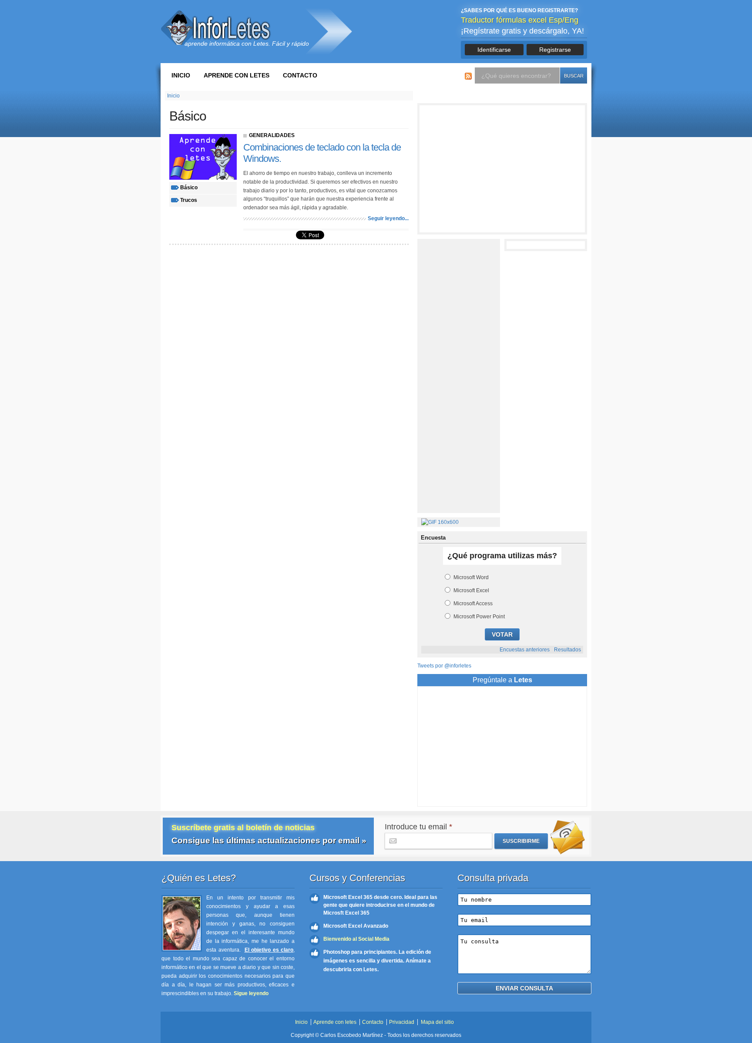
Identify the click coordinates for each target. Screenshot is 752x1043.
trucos (188, 200)
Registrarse (555, 49)
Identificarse (494, 49)
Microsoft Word (471, 577)
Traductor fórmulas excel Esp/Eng (519, 20)
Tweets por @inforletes (444, 666)
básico (189, 187)
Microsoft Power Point (479, 617)
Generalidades (272, 135)
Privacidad (401, 1022)
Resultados (567, 650)
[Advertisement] (502, 169)
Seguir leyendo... (388, 218)
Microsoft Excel (471, 590)
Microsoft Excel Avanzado (355, 926)
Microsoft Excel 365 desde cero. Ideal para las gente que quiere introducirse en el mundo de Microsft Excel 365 (380, 905)
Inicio (180, 75)
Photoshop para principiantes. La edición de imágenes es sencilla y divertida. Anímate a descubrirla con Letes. (377, 961)
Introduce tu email (418, 826)
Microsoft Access (473, 603)
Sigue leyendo (251, 993)
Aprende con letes (236, 75)
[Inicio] (217, 27)
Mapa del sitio (437, 1022)
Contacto (300, 75)
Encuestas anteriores (525, 650)
